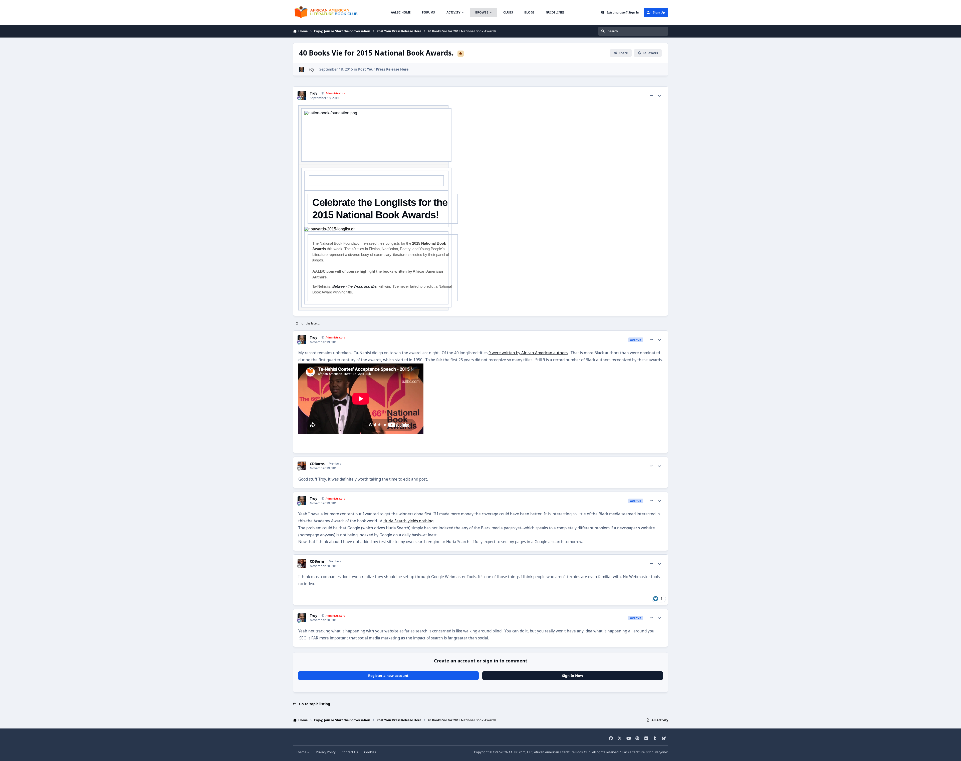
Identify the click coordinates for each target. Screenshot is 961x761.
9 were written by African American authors (528, 352)
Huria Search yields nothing (408, 521)
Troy (310, 69)
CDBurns (317, 464)
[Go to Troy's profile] (301, 69)
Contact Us (350, 752)
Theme (301, 752)
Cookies (370, 752)
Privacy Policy (325, 752)
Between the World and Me (354, 286)
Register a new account (388, 675)
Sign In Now (572, 675)
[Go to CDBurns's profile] (302, 466)
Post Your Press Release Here (383, 69)
